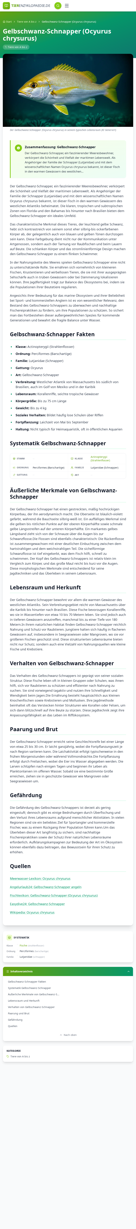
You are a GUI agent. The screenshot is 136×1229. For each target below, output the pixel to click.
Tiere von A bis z (26, 21)
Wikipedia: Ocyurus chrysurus (32, 912)
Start (9, 21)
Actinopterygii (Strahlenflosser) (100, 458)
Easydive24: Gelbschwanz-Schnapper (37, 904)
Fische (23, 945)
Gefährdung (15, 1019)
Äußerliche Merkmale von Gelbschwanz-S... (33, 994)
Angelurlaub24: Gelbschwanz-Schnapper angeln (45, 887)
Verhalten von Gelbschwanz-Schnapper (31, 1007)
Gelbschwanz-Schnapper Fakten (27, 981)
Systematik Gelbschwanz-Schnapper (29, 988)
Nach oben (70, 1035)
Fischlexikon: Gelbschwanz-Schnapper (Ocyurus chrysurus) (54, 895)
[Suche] (57, 5)
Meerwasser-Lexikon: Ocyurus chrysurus (40, 878)
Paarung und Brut (18, 1013)
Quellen (12, 1026)
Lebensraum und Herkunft (23, 1000)
